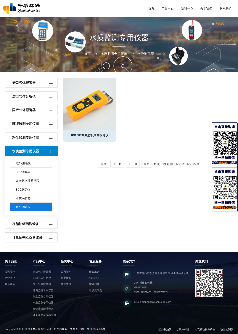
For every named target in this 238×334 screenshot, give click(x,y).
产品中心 (167, 8)
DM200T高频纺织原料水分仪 (89, 135)
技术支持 (66, 284)
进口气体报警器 (42, 271)
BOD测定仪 (23, 189)
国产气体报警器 (42, 284)
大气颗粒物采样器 (204, 329)
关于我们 (206, 8)
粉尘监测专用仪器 (43, 296)
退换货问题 (95, 290)
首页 (151, 8)
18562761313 (140, 287)
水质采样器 (23, 198)
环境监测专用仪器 (43, 290)
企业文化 (10, 277)
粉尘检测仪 (226, 329)
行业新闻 (66, 277)
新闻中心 (187, 8)
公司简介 (10, 271)
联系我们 (225, 8)
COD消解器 (23, 172)
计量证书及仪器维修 (44, 315)
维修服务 (94, 284)
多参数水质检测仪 (28, 180)
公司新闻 (66, 271)
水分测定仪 (23, 207)
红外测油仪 (23, 163)
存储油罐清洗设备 (43, 308)
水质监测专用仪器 (43, 302)
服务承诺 (94, 271)
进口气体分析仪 (42, 277)
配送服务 (94, 277)
